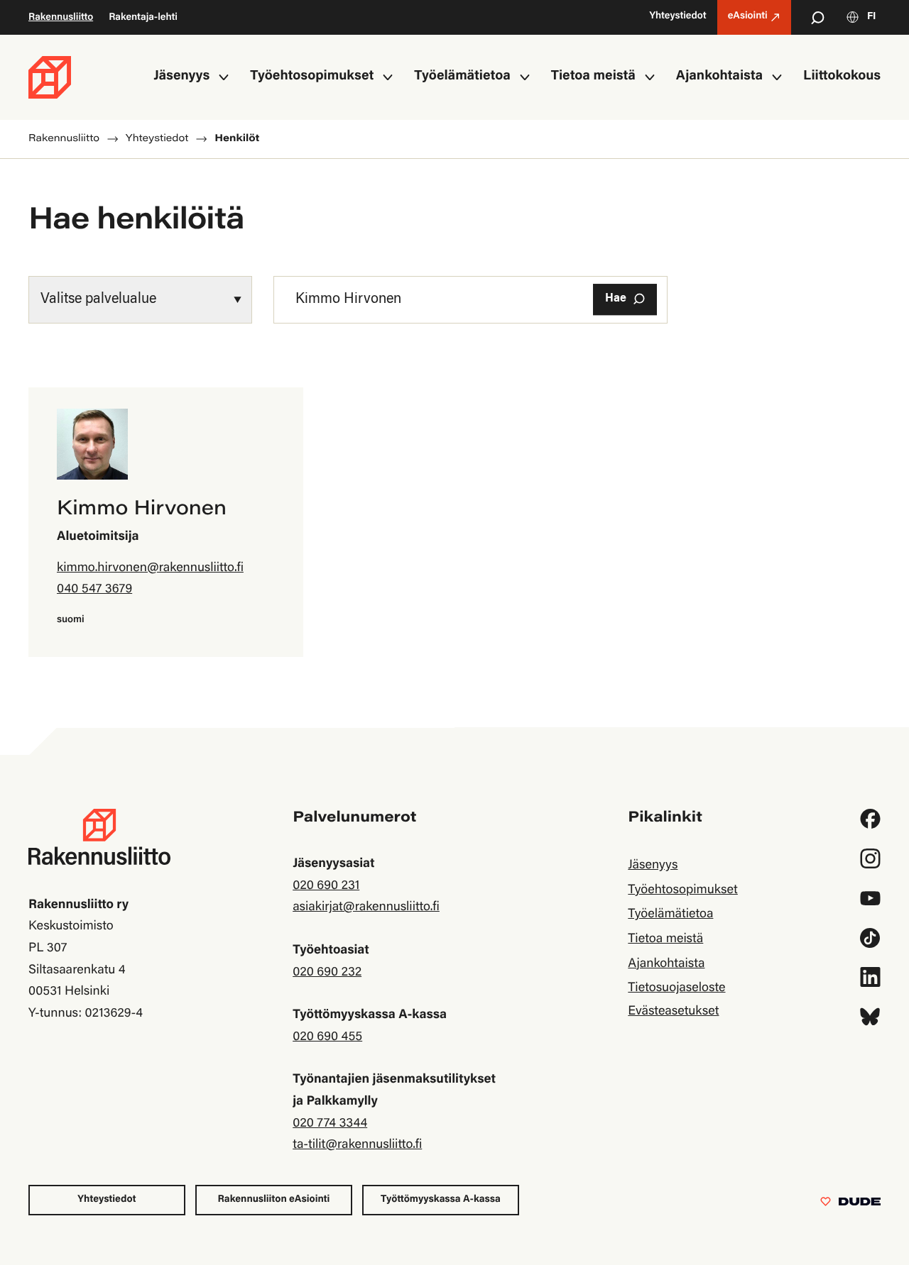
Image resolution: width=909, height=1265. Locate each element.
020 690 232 (327, 972)
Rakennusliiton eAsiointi (274, 1200)
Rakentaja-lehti (143, 18)
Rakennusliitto (60, 18)
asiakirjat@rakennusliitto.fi (366, 907)
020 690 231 (326, 886)
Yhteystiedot (106, 1200)
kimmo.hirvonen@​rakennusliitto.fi (150, 568)
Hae (615, 298)
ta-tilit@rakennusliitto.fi (357, 1145)
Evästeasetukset (673, 1011)
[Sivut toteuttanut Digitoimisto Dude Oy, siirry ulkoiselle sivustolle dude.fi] (850, 1204)
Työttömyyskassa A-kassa (441, 1200)
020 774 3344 (330, 1123)
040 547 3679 (94, 589)
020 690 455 (327, 1037)
